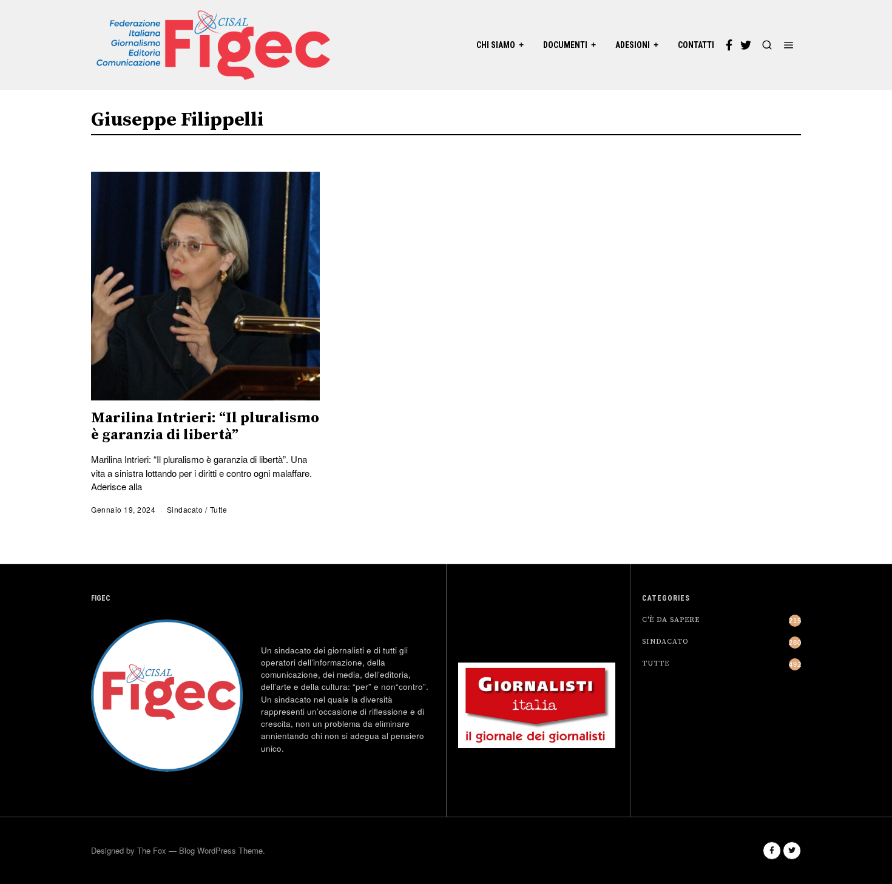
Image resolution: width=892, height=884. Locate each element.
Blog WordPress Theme (221, 850)
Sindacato (185, 509)
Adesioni (632, 45)
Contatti (696, 45)
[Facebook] (729, 45)
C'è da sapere (671, 619)
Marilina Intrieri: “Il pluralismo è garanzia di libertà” (205, 426)
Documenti (565, 45)
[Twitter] (745, 45)
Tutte (219, 509)
